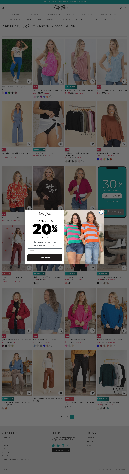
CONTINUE (45, 258)
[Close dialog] (101, 212)
